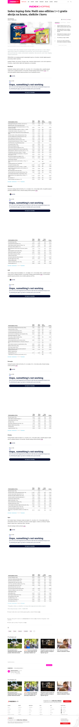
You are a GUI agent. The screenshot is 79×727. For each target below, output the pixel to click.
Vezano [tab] (68, 22)
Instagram (64, 710)
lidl (30, 631)
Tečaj (51, 707)
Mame (30, 714)
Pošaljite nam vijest (64, 714)
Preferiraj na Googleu (67, 19)
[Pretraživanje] (70, 2)
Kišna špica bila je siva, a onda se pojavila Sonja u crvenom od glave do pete (63, 30)
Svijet (9, 707)
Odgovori (41, 714)
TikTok (64, 712)
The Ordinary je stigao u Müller (63, 37)
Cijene (51, 1)
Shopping (30, 707)
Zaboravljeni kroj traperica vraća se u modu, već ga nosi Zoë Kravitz (64, 34)
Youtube (64, 709)
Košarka (19, 714)
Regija (9, 710)
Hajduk (19, 710)
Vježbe (41, 712)
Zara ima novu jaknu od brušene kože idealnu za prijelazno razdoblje (64, 41)
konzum (20, 631)
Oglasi (46, 1)
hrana (14, 631)
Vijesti (32, 1)
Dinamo (19, 709)
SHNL (19, 712)
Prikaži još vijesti (63, 45)
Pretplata (24, 1)
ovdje (45, 70)
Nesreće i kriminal (11, 714)
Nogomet (20, 707)
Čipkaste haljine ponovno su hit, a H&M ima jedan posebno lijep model (64, 26)
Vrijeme (51, 712)
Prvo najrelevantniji (18, 668)
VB (8, 671)
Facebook (64, 707)
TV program (52, 709)
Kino (51, 710)
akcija (10, 631)
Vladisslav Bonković (14, 670)
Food (30, 712)
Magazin (31, 705)
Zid (28, 1)
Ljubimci (30, 710)
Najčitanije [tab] (63, 22)
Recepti (41, 709)
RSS (51, 714)
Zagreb (9, 712)
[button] (9, 643)
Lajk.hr (41, 710)
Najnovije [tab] (57, 22)
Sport (36, 1)
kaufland (26, 631)
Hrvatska (9, 709)
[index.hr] (14, 1)
